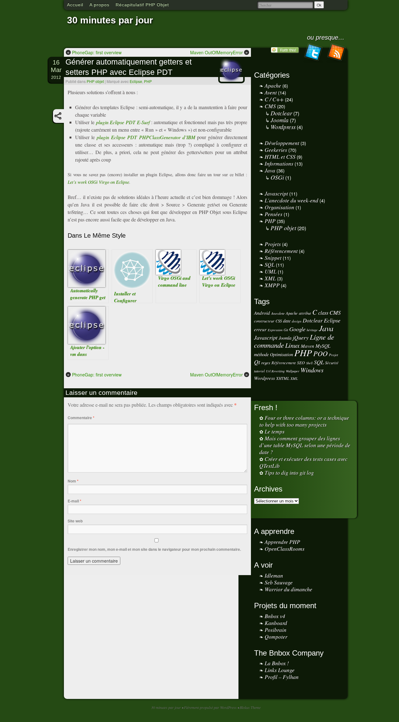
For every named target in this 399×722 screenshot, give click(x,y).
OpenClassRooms (285, 548)
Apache (273, 85)
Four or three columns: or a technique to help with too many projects (304, 421)
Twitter (313, 53)
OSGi (277, 177)
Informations (279, 163)
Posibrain (275, 629)
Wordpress (283, 127)
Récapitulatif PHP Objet (142, 4)
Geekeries (276, 149)
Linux (292, 345)
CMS (270, 106)
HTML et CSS (280, 156)
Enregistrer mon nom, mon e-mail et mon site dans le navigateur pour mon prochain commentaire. (154, 549)
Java (270, 170)
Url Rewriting (275, 371)
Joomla (280, 120)
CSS (279, 320)
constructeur (264, 320)
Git (286, 329)
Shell (309, 363)
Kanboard (276, 623)
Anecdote (278, 313)
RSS (336, 53)
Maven (307, 346)
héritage (312, 330)
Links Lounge (280, 670)
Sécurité (332, 362)
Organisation (279, 207)
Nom (73, 481)
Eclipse (136, 81)
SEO (301, 363)
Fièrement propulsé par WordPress (211, 707)
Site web (75, 521)
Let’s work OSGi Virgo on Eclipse (98, 182)
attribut (305, 313)
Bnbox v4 (275, 616)
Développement (282, 143)
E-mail (74, 501)
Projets (273, 244)
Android (262, 313)
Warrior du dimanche (288, 589)
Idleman (274, 575)
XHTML (282, 378)
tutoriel (259, 371)
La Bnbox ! (277, 663)
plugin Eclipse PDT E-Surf (123, 122)
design (296, 321)
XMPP (272, 285)
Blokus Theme (250, 707)
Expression (275, 330)
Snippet (273, 257)
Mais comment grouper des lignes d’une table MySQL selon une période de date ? (304, 445)
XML (270, 278)
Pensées (273, 214)
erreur (260, 329)
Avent (271, 92)
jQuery (301, 337)
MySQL (322, 345)
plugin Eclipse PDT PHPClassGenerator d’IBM (146, 137)
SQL (270, 264)
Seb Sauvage (279, 582)
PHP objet (95, 81)
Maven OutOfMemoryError (219, 52)
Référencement (281, 250)
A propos (99, 4)
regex (265, 363)
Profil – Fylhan (282, 677)
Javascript (276, 193)
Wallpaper (292, 371)
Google (297, 329)
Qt (257, 362)
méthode (261, 354)
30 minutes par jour (110, 20)
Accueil (75, 4)
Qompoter (276, 636)
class (323, 312)
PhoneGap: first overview (94, 52)
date (287, 321)
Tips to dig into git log (289, 472)
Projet (333, 354)
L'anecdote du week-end (291, 200)
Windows (312, 370)
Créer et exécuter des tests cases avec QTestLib (303, 462)
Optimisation (281, 354)
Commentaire (81, 417)
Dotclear (281, 113)
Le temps (275, 431)
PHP (148, 81)
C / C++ (274, 99)
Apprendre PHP (282, 541)
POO (320, 353)
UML (270, 271)
